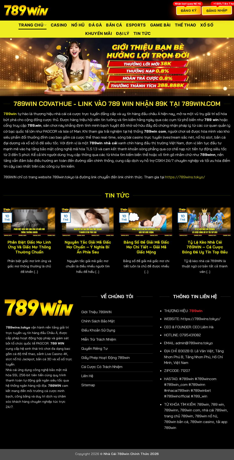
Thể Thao (185, 25)
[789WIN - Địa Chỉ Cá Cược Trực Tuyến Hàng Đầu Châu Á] (26, 10)
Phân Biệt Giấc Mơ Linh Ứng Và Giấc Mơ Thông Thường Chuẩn (29, 247)
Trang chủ (31, 25)
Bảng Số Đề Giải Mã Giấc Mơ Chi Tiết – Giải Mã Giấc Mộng (146, 247)
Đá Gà (95, 25)
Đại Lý (122, 33)
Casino (59, 25)
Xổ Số (206, 25)
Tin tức (142, 33)
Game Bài (160, 25)
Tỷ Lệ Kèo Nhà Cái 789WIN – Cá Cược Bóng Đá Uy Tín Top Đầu (205, 247)
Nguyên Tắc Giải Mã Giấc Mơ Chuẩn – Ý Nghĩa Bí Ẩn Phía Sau (88, 247)
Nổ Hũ (78, 25)
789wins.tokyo (18, 327)
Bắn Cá (114, 25)
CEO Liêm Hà (203, 327)
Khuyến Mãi (98, 33)
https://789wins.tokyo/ (185, 177)
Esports (136, 25)
